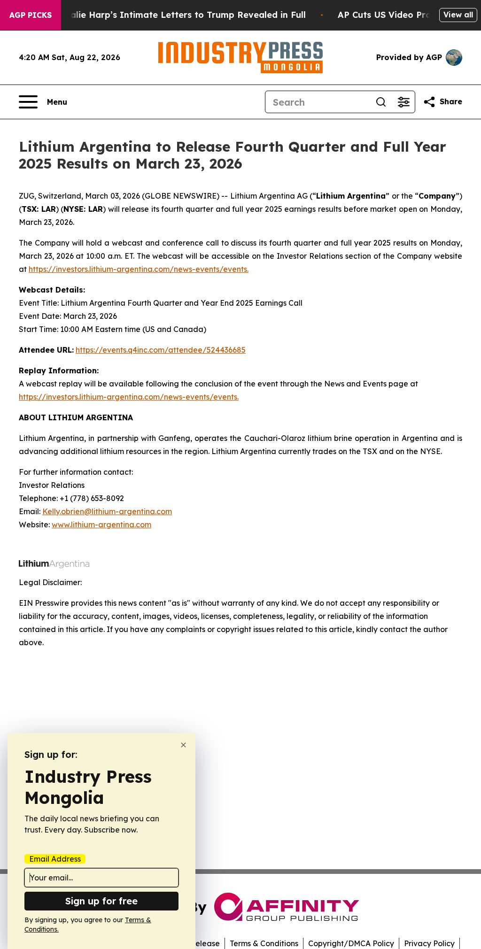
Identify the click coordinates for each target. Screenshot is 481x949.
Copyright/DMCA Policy (351, 943)
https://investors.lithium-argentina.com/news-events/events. (138, 269)
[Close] (183, 745)
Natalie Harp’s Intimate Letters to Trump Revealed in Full (180, 14)
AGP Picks (30, 15)
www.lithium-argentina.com (101, 524)
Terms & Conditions (264, 943)
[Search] (381, 102)
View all (458, 14)
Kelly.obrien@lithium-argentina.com (107, 511)
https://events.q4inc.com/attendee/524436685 (161, 350)
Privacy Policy (429, 943)
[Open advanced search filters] (403, 102)
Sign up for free (101, 901)
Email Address (55, 859)
